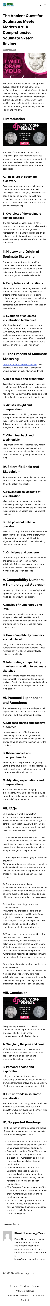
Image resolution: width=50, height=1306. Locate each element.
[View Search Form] (40, 5)
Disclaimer (25, 1286)
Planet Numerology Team (29, 1233)
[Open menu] (45, 4)
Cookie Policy (37, 1295)
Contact (25, 1300)
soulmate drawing (11, 1224)
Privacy (13, 1286)
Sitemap (36, 1286)
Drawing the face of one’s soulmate (20, 364)
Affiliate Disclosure (25, 1291)
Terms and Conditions (17, 1295)
